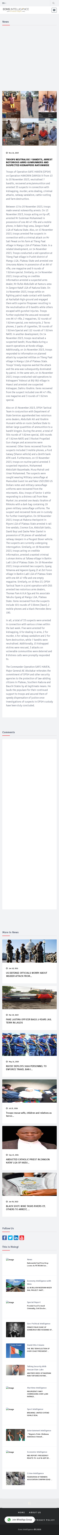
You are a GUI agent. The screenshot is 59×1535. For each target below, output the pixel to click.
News (29, 1259)
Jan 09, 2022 (13, 1202)
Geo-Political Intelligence (38, 1323)
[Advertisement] (29, 57)
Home (21, 1512)
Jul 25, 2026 (13, 1108)
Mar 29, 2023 (13, 1015)
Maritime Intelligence (37, 1388)
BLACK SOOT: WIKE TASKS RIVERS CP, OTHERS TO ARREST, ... (25, 1208)
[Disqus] (29, 786)
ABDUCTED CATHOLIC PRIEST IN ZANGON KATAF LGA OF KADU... (28, 1161)
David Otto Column (35, 1345)
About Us (35, 1512)
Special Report (34, 1302)
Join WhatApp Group (22, 1519)
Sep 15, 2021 (14, 1155)
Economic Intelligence (37, 1452)
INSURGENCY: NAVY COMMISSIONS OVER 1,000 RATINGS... (37, 1394)
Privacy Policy (45, 1520)
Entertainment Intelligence (39, 1430)
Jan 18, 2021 (13, 968)
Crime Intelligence (35, 1473)
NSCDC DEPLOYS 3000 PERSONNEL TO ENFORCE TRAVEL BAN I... (26, 1068)
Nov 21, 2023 (14, 153)
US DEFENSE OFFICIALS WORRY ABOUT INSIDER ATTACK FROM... (26, 974)
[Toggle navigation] (54, 10)
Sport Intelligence (35, 1409)
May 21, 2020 (14, 1062)
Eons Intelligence (26, 1529)
